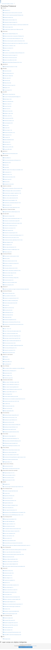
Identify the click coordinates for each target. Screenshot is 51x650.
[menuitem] (0, 2)
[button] (0, 0)
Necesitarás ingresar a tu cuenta (31, 645)
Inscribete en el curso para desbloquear (25, 647)
